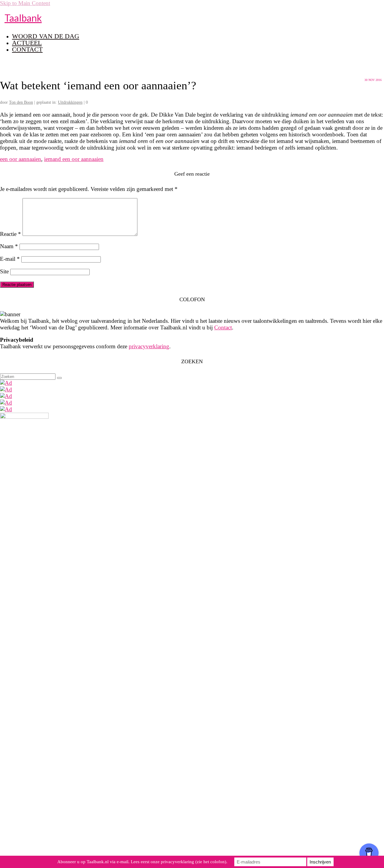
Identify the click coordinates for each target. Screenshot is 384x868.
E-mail (10, 259)
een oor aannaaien (20, 159)
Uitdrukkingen (70, 102)
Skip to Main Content (25, 3)
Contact (223, 327)
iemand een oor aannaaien (74, 159)
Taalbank (23, 18)
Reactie (10, 234)
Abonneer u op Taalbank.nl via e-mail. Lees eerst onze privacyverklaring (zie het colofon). (142, 861)
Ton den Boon (21, 102)
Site (4, 271)
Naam (9, 246)
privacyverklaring (149, 346)
